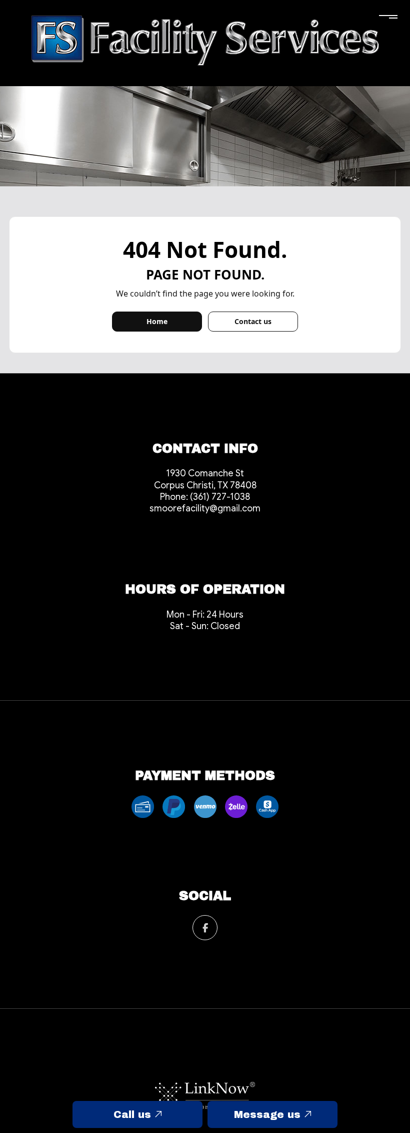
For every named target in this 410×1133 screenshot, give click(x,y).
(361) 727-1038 (220, 496)
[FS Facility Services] (205, 40)
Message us (269, 1114)
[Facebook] (205, 929)
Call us (134, 1114)
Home (157, 321)
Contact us (253, 321)
